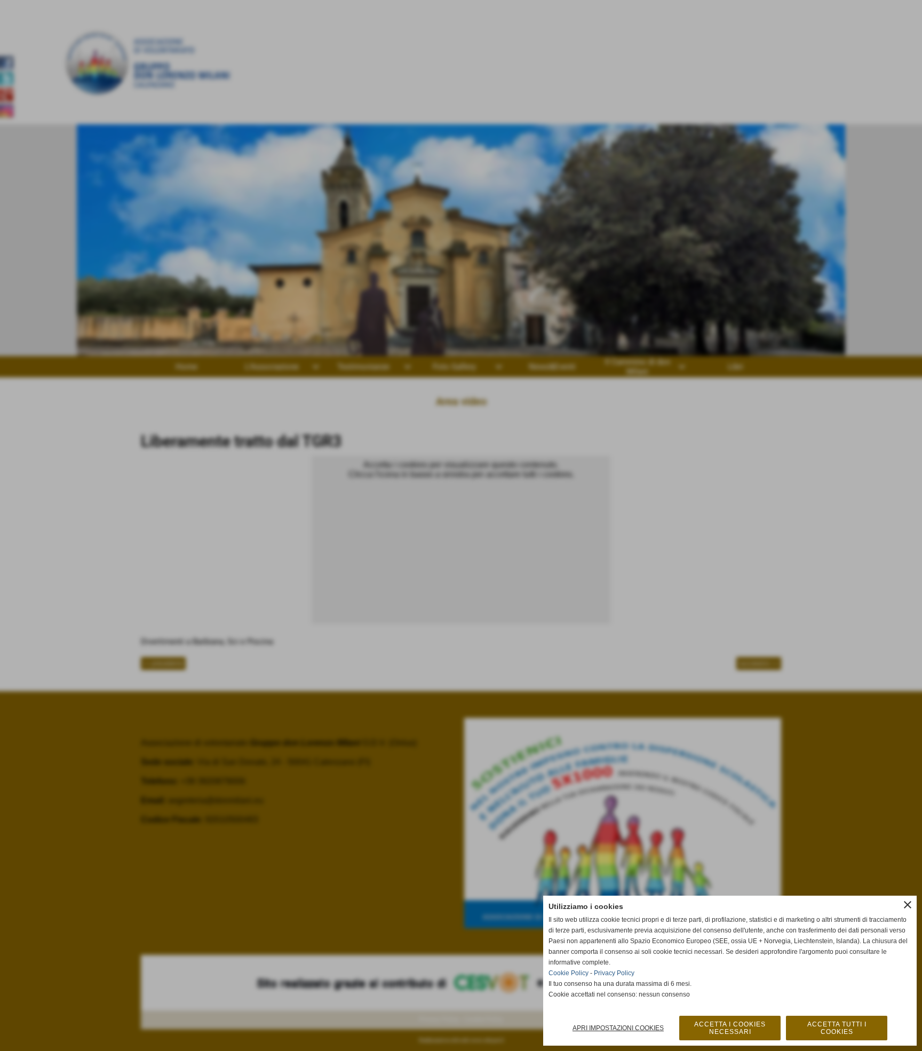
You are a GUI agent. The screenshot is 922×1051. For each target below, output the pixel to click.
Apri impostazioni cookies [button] (618, 1028)
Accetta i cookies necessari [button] (730, 1028)
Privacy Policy (614, 973)
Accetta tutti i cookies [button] (837, 1028)
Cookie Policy (569, 973)
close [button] (907, 904)
